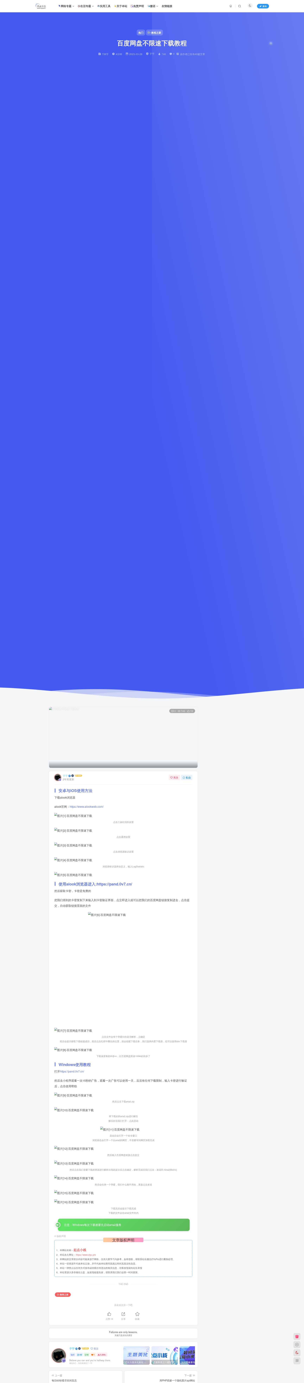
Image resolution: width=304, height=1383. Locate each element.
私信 (188, 777)
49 (81, 1354)
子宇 (65, 775)
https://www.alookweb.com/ (86, 807)
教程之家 (64, 1294)
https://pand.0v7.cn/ (114, 884)
